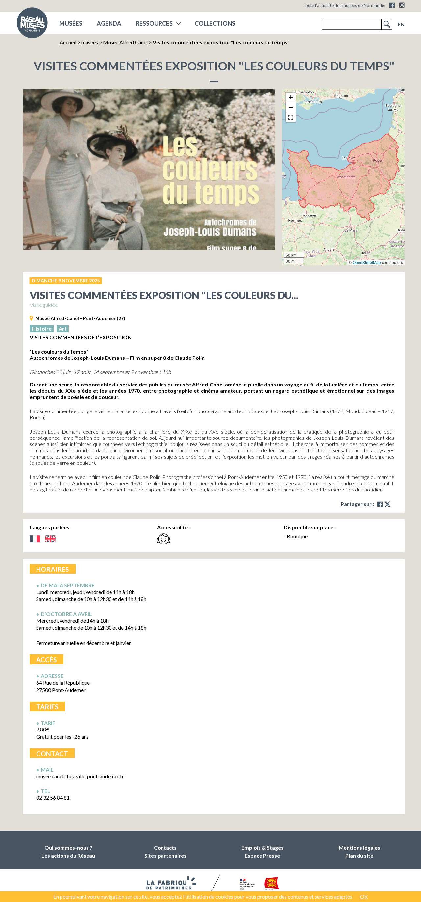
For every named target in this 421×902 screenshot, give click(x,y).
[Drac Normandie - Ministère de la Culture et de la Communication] (246, 885)
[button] (291, 97)
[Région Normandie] (272, 885)
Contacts (165, 847)
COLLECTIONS (215, 23)
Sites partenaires (165, 855)
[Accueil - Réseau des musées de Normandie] (32, 24)
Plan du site (359, 855)
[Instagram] (402, 5)
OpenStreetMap (367, 262)
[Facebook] (392, 5)
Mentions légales (359, 847)
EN (401, 24)
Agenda (109, 23)
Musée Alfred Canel (125, 42)
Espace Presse (262, 855)
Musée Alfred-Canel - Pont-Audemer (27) (80, 318)
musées (70, 23)
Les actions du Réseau (68, 855)
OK (364, 896)
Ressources (154, 23)
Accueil (68, 42)
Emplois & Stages (262, 847)
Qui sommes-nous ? (68, 847)
